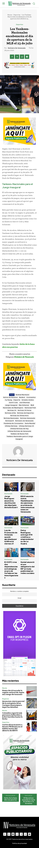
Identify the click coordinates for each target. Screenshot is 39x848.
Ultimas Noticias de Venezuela (19, 431)
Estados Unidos (28, 400)
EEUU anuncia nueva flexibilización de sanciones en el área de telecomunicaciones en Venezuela (28, 504)
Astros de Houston (10, 397)
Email (19, 598)
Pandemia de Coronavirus (13, 423)
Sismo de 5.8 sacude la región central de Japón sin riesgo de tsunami (13, 692)
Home (9, 15)
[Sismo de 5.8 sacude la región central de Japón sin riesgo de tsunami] (31, 691)
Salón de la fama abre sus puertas (10, 799)
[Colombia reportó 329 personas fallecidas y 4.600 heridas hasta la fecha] (31, 715)
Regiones (5, 699)
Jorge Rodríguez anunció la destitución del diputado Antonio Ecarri (11, 502)
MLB (32, 405)
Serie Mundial (30, 423)
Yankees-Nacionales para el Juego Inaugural (20, 438)
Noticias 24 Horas (24, 410)
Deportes (16, 15)
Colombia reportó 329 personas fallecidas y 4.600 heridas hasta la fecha (12, 716)
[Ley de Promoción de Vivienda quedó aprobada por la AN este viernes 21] (11, 520)
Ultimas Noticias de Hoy (19, 429)
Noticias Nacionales (11, 418)
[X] (17, 57)
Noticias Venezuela (27, 418)
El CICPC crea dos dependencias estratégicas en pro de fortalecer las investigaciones (11, 570)
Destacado (8, 493)
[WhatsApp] (22, 57)
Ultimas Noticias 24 (26, 426)
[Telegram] (27, 57)
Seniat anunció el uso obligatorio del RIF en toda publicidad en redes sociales (28, 567)
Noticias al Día (10, 413)
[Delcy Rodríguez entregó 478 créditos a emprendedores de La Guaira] (28, 520)
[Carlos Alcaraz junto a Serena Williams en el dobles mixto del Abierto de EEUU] (31, 726)
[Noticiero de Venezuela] (19, 451)
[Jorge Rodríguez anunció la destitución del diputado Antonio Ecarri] (11, 486)
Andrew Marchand (22, 395)
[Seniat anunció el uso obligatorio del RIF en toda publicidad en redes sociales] (28, 552)
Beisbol (22, 397)
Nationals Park (30, 408)
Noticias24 (9, 421)
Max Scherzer (24, 405)
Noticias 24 (12, 410)
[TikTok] (17, 834)
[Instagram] (8, 834)
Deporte (17, 400)
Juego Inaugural (11, 405)
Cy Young (8, 400)
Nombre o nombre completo (19, 591)
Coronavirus (31, 397)
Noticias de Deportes (25, 413)
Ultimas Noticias (11, 426)
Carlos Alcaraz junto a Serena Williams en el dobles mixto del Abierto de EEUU (12, 727)
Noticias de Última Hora (19, 416)
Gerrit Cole (13, 402)
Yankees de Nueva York (19, 434)
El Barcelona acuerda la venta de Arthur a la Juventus (28, 800)
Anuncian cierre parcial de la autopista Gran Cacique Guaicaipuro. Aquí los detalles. (13, 704)
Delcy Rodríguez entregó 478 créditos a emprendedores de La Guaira (27, 537)
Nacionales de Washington (13, 408)
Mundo (4, 688)
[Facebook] (12, 57)
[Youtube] (29, 834)
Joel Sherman (24, 402)
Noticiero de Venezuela (16, 48)
